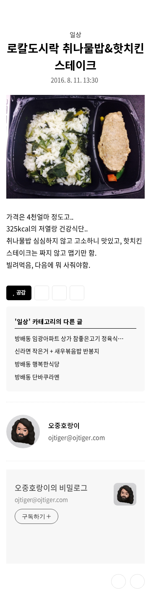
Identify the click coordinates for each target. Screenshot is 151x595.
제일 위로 (137, 581)
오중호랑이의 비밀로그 (51, 488)
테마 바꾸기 (118, 581)
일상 (75, 34)
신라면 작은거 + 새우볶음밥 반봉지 (57, 351)
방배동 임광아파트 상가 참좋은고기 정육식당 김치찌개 (75, 338)
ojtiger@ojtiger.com (41, 499)
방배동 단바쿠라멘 (37, 377)
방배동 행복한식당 (37, 364)
